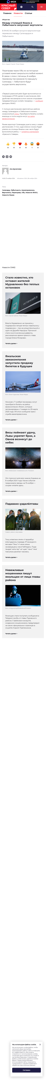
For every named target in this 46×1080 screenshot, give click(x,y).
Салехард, (6, 190)
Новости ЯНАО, (32, 193)
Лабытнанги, (16, 190)
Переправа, (17, 193)
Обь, (24, 193)
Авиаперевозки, (28, 190)
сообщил (39, 101)
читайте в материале (30, 132)
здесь (16, 114)
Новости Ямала (8, 195)
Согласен (26, 1070)
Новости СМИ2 (8, 267)
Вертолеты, (7, 193)
